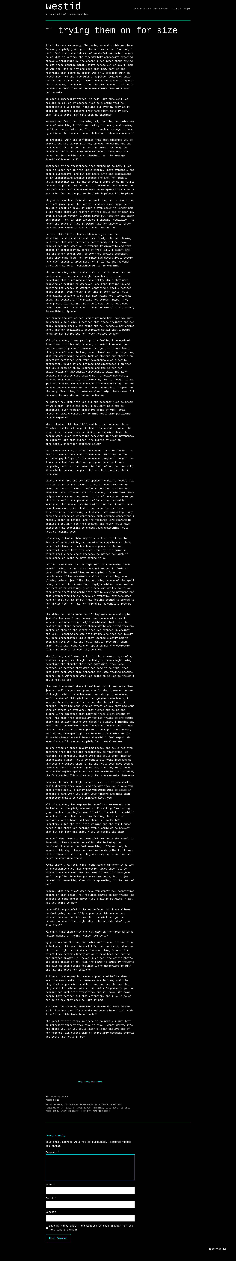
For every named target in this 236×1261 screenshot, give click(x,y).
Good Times (84, 1108)
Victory (86, 1111)
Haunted (98, 1108)
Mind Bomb (52, 1111)
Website (51, 1212)
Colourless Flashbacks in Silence (86, 1104)
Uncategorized (69, 1111)
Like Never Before (117, 1108)
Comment (52, 1152)
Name (50, 1184)
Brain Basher (54, 1104)
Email (51, 1198)
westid (63, 6)
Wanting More (101, 1111)
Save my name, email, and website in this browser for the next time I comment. (91, 1228)
